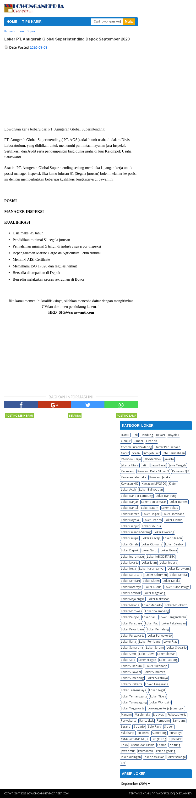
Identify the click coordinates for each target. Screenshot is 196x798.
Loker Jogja (128, 568)
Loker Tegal (157, 690)
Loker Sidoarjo (177, 647)
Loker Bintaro (130, 514)
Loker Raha (128, 642)
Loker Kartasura (131, 575)
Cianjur (126, 441)
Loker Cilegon (172, 538)
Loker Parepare (131, 623)
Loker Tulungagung (134, 702)
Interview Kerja (131, 459)
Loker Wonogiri (160, 702)
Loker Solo (128, 660)
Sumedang (159, 733)
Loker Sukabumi (131, 666)
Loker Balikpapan (151, 489)
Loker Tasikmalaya (133, 690)
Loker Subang (168, 660)
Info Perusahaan (174, 453)
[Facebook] (21, 404)
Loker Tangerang (156, 684)
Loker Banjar (129, 502)
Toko (124, 745)
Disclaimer (184, 793)
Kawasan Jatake (159, 477)
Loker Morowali (131, 611)
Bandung (147, 435)
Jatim (145, 465)
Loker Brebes (152, 520)
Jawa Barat (159, 465)
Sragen (169, 726)
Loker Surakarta (131, 684)
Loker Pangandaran (172, 617)
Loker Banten (179, 502)
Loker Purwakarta (133, 636)
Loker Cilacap (151, 538)
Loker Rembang (149, 642)
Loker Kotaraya (131, 587)
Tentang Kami (139, 793)
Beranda (75, 415)
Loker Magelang (154, 593)
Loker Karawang (179, 568)
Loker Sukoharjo (157, 666)
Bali (135, 435)
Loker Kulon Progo (177, 587)
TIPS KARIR (32, 21)
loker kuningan (131, 757)
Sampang (179, 721)
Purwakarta (128, 721)
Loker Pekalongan (174, 623)
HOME (12, 21)
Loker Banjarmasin (154, 502)
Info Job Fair (151, 453)
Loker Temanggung (134, 696)
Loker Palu (149, 617)
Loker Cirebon (175, 544)
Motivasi (158, 715)
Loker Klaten (151, 581)
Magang (126, 715)
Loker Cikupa (130, 538)
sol (123, 763)
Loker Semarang (132, 647)
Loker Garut (150, 550)
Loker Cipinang (152, 544)
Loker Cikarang (164, 532)
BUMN (125, 435)
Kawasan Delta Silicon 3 (153, 471)
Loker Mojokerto (176, 605)
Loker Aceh (128, 489)
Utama (161, 745)
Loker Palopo (130, 617)
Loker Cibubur (151, 526)
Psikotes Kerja (177, 715)
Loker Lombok (131, 593)
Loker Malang (130, 605)
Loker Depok (129, 550)
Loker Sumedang (132, 678)
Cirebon (151, 441)
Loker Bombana (173, 514)
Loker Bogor (150, 514)
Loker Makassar (158, 599)
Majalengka (142, 715)
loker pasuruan (154, 757)
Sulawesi (143, 733)
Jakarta (169, 459)
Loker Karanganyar (152, 568)
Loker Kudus (153, 587)
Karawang (127, 471)
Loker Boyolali (130, 520)
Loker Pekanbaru (132, 629)
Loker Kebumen (156, 575)
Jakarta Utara (130, 465)
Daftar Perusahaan (167, 447)
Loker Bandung (166, 496)
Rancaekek (146, 721)
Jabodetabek (152, 459)
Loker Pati (151, 623)
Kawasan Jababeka (133, 477)
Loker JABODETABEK (160, 557)
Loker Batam (149, 508)
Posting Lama (126, 415)
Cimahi (138, 441)
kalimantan (145, 751)
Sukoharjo (128, 733)
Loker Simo (128, 654)
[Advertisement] (71, 88)
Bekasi (160, 435)
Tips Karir (175, 739)
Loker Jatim (149, 562)
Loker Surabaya (157, 678)
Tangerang (158, 739)
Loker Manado (152, 605)
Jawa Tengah (177, 465)
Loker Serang (155, 647)
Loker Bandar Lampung (137, 496)
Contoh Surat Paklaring (136, 447)
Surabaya (176, 733)
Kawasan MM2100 (154, 483)
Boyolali (173, 435)
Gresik (136, 453)
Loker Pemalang (158, 629)
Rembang (163, 721)
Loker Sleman (166, 654)
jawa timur (128, 751)
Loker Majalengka (133, 599)
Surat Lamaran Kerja (134, 739)
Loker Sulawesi (131, 672)
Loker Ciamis (173, 520)
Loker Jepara (168, 562)
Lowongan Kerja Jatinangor (166, 708)
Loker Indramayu (132, 557)
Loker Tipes (158, 696)
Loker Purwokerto (160, 636)
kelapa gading (165, 751)
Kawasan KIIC (130, 483)
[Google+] (54, 404)
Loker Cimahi (130, 544)
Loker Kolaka (171, 581)
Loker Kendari (130, 581)
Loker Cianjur (130, 526)
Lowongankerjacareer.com (48, 793)
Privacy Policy (163, 793)
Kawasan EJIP (180, 471)
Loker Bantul (129, 508)
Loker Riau (170, 642)
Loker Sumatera (154, 672)
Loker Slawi (146, 654)
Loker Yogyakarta (133, 708)
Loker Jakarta (130, 562)
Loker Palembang (157, 611)
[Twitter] (87, 404)
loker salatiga (177, 757)
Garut (125, 453)
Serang (125, 726)
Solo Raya (154, 726)
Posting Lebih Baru (19, 415)
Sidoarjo (139, 726)
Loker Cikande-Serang (136, 532)
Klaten (173, 483)
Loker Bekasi (170, 508)
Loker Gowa (169, 550)
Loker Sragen (147, 660)
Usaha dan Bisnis (142, 745)
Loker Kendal (179, 575)
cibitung (174, 745)
